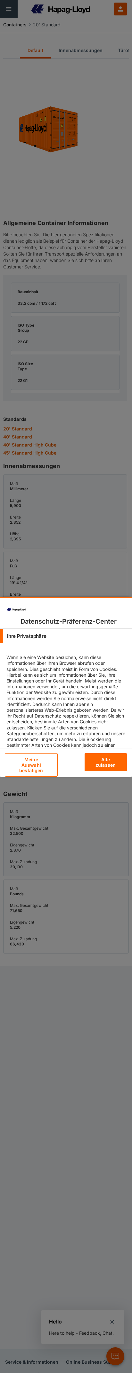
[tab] (66, 636)
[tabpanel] (66, 713)
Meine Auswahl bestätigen (31, 765)
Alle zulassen (105, 762)
